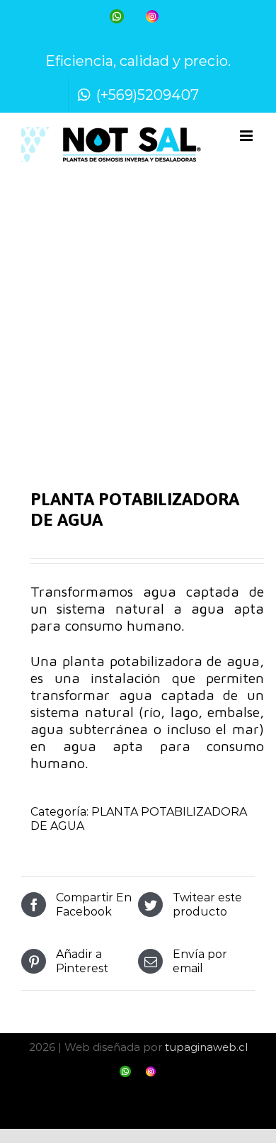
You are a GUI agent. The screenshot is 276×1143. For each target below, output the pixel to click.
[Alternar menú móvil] (247, 135)
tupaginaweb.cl (206, 1047)
